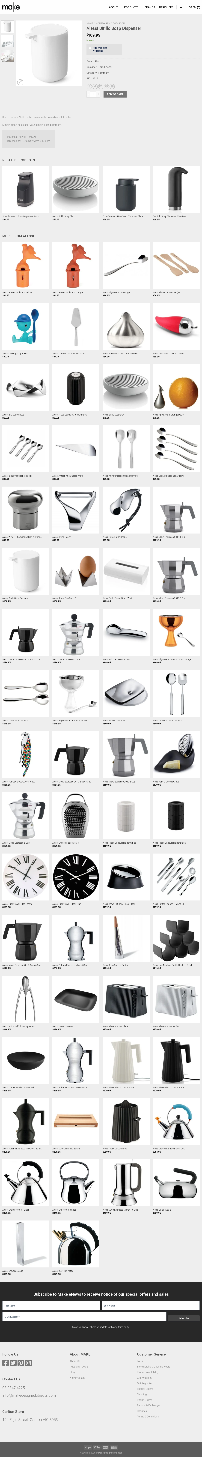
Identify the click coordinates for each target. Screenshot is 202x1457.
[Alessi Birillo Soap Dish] (75, 189)
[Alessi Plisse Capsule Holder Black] (176, 815)
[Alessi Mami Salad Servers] (25, 693)
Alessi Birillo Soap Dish (63, 216)
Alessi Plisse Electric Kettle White (118, 1087)
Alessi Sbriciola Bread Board (66, 1148)
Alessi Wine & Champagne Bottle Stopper (22, 537)
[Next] (76, 53)
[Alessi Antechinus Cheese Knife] (75, 448)
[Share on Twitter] (95, 86)
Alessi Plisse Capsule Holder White (119, 843)
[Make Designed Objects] (11, 7)
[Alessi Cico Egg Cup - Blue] (25, 326)
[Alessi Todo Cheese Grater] (126, 938)
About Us (75, 1361)
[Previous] (21, 53)
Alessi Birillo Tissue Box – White (118, 598)
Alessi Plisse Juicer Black (115, 1148)
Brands (150, 7)
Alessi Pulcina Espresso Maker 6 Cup (70, 1087)
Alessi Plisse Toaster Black (115, 1026)
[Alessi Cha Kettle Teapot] (75, 1182)
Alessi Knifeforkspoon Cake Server (69, 353)
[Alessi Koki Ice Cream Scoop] (126, 632)
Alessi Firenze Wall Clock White (17, 904)
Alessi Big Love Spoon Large (116, 292)
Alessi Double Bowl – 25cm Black (18, 1087)
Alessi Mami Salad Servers (15, 720)
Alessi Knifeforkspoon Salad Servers (120, 476)
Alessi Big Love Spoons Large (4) (168, 476)
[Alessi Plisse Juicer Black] (126, 1121)
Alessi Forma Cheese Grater (166, 781)
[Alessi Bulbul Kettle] (176, 1182)
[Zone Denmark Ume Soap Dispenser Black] (126, 189)
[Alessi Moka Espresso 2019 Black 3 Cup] (75, 754)
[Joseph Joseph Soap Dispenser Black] (25, 189)
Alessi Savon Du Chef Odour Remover (121, 353)
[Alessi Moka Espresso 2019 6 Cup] (126, 754)
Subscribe (184, 1318)
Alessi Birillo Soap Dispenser (16, 598)
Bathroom (119, 23)
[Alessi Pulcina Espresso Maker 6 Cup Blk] (25, 1121)
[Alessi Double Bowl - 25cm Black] (25, 1060)
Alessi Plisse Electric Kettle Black (168, 1087)
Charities (142, 1411)
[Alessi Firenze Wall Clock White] (25, 877)
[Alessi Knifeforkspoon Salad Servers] (126, 448)
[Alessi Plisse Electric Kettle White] (126, 1060)
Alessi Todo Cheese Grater (115, 965)
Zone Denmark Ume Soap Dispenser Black (123, 216)
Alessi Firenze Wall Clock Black (67, 904)
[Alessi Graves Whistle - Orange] (75, 265)
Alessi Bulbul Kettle (162, 1210)
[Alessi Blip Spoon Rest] (25, 387)
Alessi (98, 61)
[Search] (181, 7)
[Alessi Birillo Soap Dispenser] (25, 571)
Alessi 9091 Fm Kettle (62, 1271)
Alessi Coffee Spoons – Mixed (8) (168, 904)
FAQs (140, 1361)
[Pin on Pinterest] (106, 86)
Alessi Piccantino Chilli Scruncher (169, 353)
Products (131, 7)
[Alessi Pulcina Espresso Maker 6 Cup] (75, 1060)
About (113, 7)
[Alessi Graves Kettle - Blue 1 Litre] (176, 1121)
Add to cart (115, 94)
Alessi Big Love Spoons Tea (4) (17, 476)
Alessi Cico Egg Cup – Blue (15, 353)
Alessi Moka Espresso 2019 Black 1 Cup (21, 659)
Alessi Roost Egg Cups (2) (64, 598)
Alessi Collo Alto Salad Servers (167, 720)
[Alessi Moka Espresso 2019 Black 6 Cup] (25, 938)
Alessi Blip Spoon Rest (13, 414)
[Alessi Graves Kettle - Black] (25, 1182)
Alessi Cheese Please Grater (65, 843)
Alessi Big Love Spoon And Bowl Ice (69, 720)
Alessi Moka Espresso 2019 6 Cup (119, 781)
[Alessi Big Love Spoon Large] (126, 265)
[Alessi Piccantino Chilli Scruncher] (176, 326)
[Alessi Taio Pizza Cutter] (126, 693)
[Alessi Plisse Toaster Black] (126, 999)
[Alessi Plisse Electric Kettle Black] (176, 1060)
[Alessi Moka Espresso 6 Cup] (25, 815)
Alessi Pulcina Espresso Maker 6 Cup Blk (22, 1148)
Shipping (142, 1394)
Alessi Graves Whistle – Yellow (17, 292)
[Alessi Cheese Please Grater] (75, 815)
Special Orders (145, 1388)
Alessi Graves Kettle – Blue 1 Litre (169, 1148)
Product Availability (148, 1372)
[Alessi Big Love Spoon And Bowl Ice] (75, 693)
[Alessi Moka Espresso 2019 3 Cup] (176, 571)
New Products (77, 1377)
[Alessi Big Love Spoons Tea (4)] (25, 448)
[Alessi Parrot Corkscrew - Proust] (25, 754)
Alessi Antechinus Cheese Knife (67, 476)
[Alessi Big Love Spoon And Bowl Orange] (176, 632)
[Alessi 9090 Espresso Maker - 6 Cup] (126, 1182)
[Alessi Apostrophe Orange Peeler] (176, 387)
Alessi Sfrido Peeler (61, 537)
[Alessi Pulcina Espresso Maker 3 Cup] (75, 938)
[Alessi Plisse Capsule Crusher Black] (75, 387)
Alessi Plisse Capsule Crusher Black (69, 414)
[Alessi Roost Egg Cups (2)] (75, 571)
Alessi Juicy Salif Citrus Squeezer (18, 1026)
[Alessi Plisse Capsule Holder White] (126, 815)
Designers (166, 7)
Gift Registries (144, 1383)
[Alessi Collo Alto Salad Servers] (176, 693)
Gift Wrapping (144, 1377)
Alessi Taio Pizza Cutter (114, 720)
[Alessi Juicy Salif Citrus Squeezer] (25, 999)
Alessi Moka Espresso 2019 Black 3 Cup (71, 781)
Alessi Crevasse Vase (12, 1271)
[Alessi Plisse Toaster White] (176, 999)
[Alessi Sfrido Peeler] (75, 510)
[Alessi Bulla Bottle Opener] (126, 510)
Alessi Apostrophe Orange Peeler (168, 414)
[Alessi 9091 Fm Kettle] (75, 1243)
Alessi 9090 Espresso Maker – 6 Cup (120, 1210)
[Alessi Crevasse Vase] (25, 1243)
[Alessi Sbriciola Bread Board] (75, 1121)
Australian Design (79, 1366)
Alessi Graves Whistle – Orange (67, 292)
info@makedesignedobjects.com (29, 1395)
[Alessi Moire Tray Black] (75, 999)
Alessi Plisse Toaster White (165, 1026)
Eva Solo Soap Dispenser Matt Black (170, 216)
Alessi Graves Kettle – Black (15, 1210)
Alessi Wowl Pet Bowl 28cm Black (119, 904)
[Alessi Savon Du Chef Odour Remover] (126, 326)
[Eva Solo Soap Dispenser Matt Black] (176, 189)
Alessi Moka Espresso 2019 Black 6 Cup (21, 965)
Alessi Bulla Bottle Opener (115, 537)
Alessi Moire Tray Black (63, 1026)
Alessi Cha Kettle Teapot (64, 1210)
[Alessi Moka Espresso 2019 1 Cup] (176, 510)
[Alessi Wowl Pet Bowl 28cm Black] (126, 877)
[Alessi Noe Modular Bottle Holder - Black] (176, 938)
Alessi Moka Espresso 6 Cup (16, 843)
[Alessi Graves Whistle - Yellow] (25, 265)
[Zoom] (20, 82)
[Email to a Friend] (100, 86)
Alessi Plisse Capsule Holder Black (169, 843)
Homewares (103, 23)
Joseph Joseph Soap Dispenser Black (20, 216)
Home (89, 23)
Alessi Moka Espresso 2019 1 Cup (169, 537)
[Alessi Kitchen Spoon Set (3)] (176, 265)
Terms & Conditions (148, 1416)
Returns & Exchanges (148, 1405)
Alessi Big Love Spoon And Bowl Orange (172, 659)
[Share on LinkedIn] (112, 86)
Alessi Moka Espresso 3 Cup (66, 659)
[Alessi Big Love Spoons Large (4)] (176, 448)
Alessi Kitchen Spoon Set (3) (166, 292)
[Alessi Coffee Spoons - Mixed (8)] (176, 877)
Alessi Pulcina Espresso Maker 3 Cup (70, 965)
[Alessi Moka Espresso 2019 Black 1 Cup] (25, 632)
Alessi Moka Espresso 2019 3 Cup (169, 598)
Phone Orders (144, 1399)
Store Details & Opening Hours (153, 1366)
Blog (72, 1372)
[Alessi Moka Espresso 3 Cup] (75, 632)
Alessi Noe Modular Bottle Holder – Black (172, 965)
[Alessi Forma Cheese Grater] (176, 754)
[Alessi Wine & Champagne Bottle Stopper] (25, 510)
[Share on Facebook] (89, 86)
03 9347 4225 (13, 1388)
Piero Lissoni (105, 67)
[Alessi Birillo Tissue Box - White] (126, 571)
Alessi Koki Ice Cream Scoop (116, 659)
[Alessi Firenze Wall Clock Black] (75, 877)
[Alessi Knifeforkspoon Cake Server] (75, 326)
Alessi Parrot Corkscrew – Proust (18, 781)
